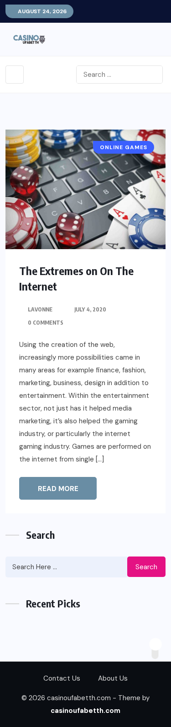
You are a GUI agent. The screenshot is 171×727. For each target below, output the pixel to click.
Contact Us (61, 678)
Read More (58, 488)
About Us (113, 678)
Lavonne (40, 309)
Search (146, 567)
